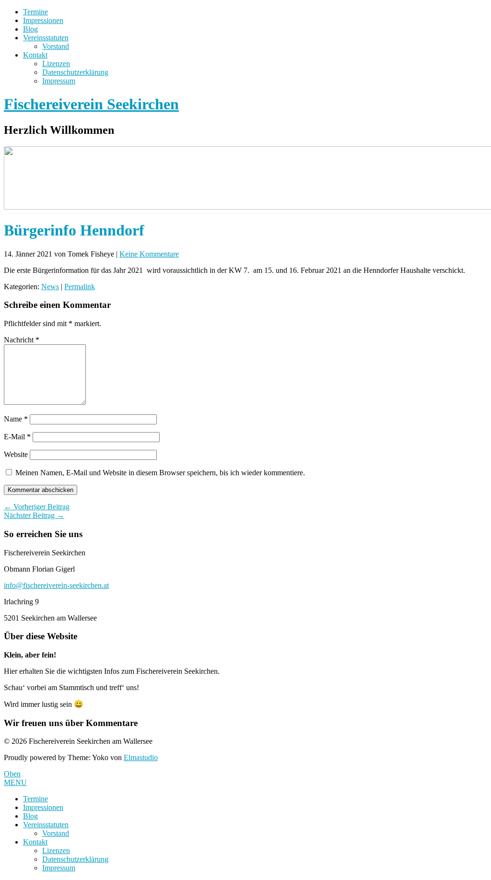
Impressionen (43, 20)
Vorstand (55, 46)
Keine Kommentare (149, 254)
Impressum (58, 81)
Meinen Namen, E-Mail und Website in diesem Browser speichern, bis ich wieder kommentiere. (160, 473)
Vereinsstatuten (46, 38)
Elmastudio (141, 757)
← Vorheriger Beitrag (37, 507)
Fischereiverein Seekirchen (91, 104)
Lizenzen (56, 63)
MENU (15, 782)
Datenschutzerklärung (75, 72)
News (50, 286)
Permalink (79, 286)
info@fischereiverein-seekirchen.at (56, 585)
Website (16, 454)
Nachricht (21, 340)
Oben (12, 774)
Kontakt (35, 55)
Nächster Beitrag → (34, 515)
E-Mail (17, 437)
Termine (35, 12)
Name (16, 419)
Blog (30, 29)
